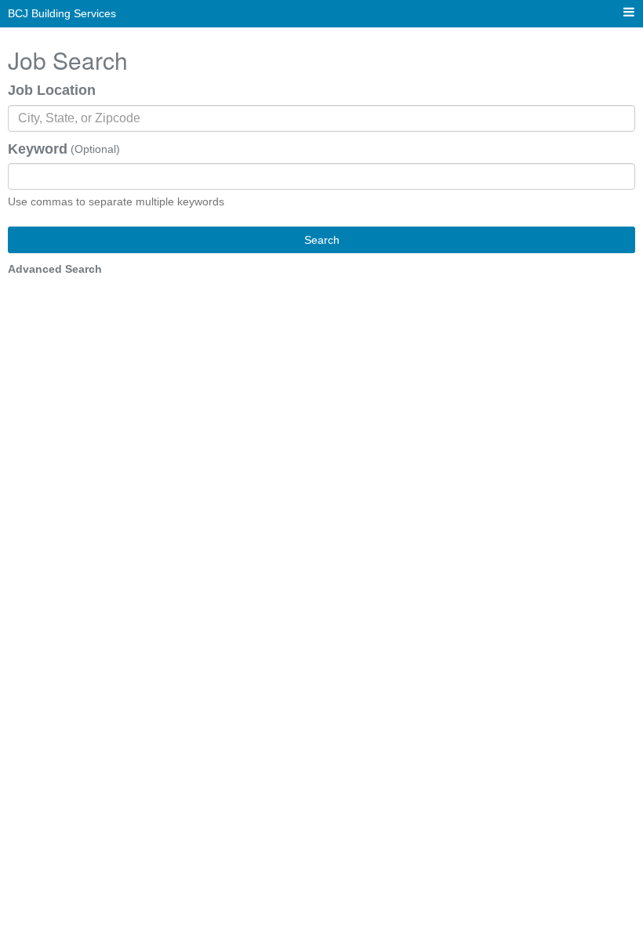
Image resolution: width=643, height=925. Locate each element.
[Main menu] (629, 13)
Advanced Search (55, 269)
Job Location (52, 90)
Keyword (37, 149)
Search (322, 240)
